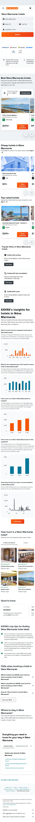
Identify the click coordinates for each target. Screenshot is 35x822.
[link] (8, 264)
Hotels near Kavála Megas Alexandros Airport (16, 764)
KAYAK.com (8, 787)
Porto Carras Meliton (9, 115)
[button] (3, 8)
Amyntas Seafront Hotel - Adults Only (15, 223)
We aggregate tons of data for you (14, 813)
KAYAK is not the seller (10, 810)
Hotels (15, 787)
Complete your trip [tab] (22, 746)
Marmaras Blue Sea (9, 173)
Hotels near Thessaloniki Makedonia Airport (15, 760)
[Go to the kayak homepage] (12, 8)
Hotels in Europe (23, 787)
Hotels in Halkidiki (10, 791)
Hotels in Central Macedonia (22, 789)
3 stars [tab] (26, 543)
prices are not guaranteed (9, 804)
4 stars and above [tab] (9, 543)
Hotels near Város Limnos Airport (14, 768)
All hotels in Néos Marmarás (9, 780)
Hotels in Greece (8, 789)
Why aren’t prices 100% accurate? (14, 817)
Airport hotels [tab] (8, 746)
